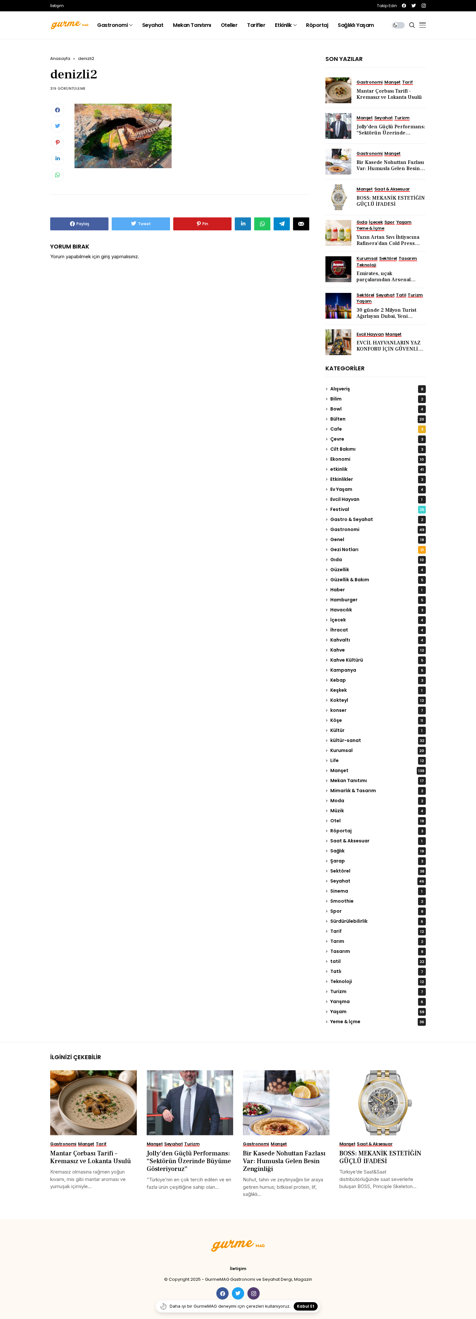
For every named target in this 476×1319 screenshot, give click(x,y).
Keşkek (376, 690)
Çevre (376, 439)
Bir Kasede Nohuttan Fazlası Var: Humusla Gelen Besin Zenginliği (390, 168)
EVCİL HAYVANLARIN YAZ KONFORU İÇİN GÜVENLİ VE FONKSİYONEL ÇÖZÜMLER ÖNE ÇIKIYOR (389, 352)
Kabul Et (305, 1306)
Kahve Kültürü (376, 660)
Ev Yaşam (376, 489)
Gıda (377, 559)
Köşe (376, 720)
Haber (376, 589)
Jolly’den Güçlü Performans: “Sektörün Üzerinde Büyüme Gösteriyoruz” (391, 132)
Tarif (377, 931)
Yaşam (377, 1011)
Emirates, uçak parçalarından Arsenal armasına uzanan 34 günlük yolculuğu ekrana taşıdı (391, 282)
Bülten (377, 419)
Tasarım (376, 951)
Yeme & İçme (377, 1021)
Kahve (377, 650)
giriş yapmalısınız (119, 256)
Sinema (376, 891)
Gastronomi (377, 529)
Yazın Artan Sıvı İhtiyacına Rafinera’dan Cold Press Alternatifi (388, 243)
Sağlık (377, 851)
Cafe (376, 429)
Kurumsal (377, 750)
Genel (377, 539)
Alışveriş (376, 389)
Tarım (376, 941)
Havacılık (376, 610)
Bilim (376, 399)
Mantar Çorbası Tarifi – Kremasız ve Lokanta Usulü (389, 94)
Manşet (377, 770)
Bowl (376, 409)
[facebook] (404, 6)
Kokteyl (377, 700)
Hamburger (376, 599)
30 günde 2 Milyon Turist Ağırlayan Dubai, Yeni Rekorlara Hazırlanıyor (386, 316)
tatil (377, 961)
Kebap (376, 680)
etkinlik (377, 469)
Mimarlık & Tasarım (376, 790)
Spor (376, 911)
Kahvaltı (376, 640)
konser (376, 710)
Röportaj (376, 830)
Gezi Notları (377, 549)
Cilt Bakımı (376, 449)
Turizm (376, 991)
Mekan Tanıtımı (377, 780)
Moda (376, 800)
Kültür (376, 730)
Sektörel (377, 871)
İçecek (376, 620)
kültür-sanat (377, 740)
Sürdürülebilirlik (376, 921)
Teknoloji (377, 981)
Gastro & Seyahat (376, 519)
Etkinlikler (376, 479)
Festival (377, 509)
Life (377, 760)
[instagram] (424, 6)
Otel (377, 820)
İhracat (376, 630)
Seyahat (377, 881)
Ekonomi (377, 459)
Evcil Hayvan (376, 499)
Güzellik (376, 569)
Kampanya (376, 670)
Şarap (376, 861)
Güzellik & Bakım (376, 579)
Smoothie (376, 901)
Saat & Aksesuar (376, 841)
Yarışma (376, 1001)
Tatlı (376, 971)
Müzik (376, 810)
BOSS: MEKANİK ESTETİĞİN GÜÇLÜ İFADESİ (391, 201)
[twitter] (414, 5)
